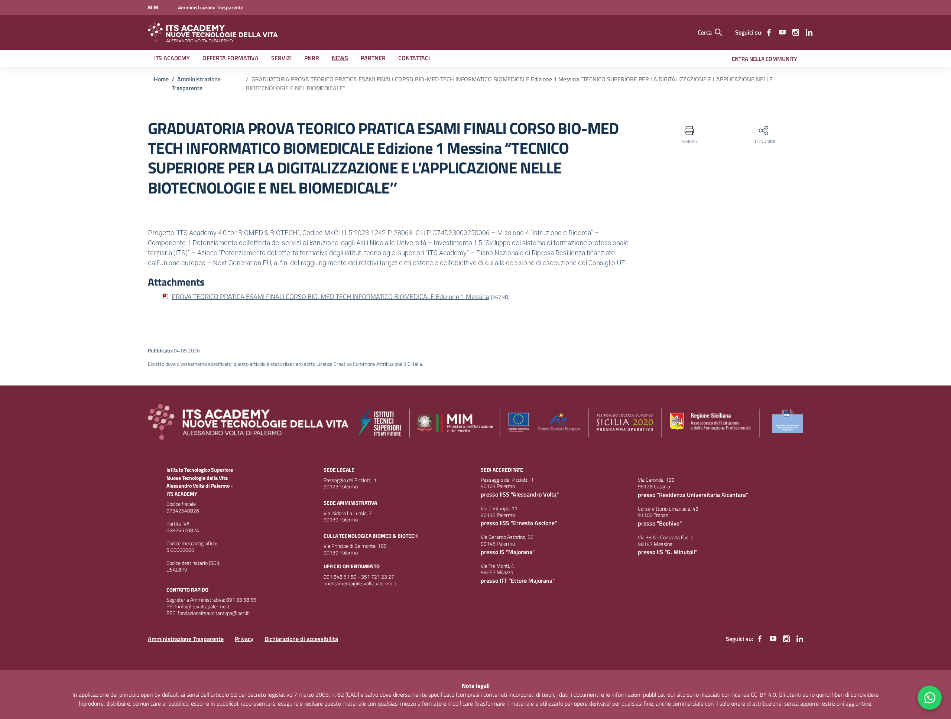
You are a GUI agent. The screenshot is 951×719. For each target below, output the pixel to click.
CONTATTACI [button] (414, 57)
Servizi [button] (281, 57)
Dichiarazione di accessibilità (301, 638)
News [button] (340, 57)
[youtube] (782, 32)
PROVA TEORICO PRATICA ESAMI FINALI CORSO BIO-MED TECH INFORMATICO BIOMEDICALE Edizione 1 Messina (330, 297)
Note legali (476, 685)
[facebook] (769, 32)
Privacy (244, 638)
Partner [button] (373, 57)
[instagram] (795, 32)
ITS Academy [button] (172, 57)
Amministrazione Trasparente (186, 638)
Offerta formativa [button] (230, 57)
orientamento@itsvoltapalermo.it (360, 583)
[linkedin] (809, 32)
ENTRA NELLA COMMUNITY (764, 59)
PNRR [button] (311, 57)
